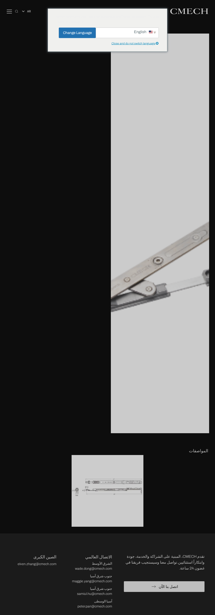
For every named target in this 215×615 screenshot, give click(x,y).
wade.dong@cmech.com (93, 568)
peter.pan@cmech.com (94, 606)
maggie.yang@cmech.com (92, 581)
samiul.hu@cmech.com (94, 593)
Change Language (77, 33)
